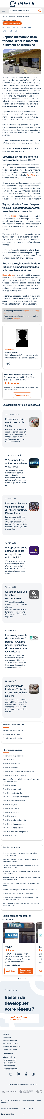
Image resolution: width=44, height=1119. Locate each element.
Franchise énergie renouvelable (14, 775)
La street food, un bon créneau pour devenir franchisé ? (21, 884)
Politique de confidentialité (9, 1108)
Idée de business (9, 1057)
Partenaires (7, 1038)
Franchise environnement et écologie (16, 797)
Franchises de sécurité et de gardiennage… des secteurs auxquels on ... (20, 898)
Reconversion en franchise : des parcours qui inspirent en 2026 (21, 904)
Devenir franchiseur (10, 1049)
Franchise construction (11, 767)
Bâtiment (27, 16)
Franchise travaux (9, 785)
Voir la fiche (10, 971)
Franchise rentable (9, 1060)
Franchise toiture (9, 835)
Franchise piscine (9, 816)
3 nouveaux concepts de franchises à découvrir (20, 890)
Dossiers (12, 16)
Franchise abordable (10, 1069)
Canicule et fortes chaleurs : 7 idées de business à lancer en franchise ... (21, 866)
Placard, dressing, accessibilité (14, 756)
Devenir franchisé (9, 1063)
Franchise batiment (12, 23)
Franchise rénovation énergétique (15, 832)
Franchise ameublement (12, 789)
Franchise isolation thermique (14, 801)
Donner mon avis (22, 395)
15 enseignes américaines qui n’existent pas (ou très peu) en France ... (20, 860)
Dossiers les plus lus (11, 847)
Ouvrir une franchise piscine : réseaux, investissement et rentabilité (21, 780)
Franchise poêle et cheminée (13, 824)
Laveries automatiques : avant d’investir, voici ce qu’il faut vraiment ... (20, 854)
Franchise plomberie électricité (14, 820)
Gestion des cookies (7, 1114)
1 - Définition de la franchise (13, 730)
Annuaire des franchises (11, 1046)
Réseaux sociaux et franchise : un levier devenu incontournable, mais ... (21, 878)
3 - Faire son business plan (13, 738)
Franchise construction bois (13, 793)
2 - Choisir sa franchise (11, 734)
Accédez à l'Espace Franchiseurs (18, 1018)
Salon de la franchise (10, 1043)
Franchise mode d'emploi (13, 724)
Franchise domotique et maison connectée (18, 771)
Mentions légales (28, 1108)
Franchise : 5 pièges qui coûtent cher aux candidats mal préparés (21, 872)
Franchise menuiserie (11, 808)
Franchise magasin (10, 804)
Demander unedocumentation (25, 971)
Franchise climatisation (11, 764)
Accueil (4, 16)
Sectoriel (19, 16)
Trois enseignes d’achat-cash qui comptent (19, 893)
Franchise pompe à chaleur (13, 828)
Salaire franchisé (9, 1066)
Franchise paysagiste (11, 812)
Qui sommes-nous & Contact (32, 1101)
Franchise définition (10, 1041)
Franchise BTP (8, 760)
